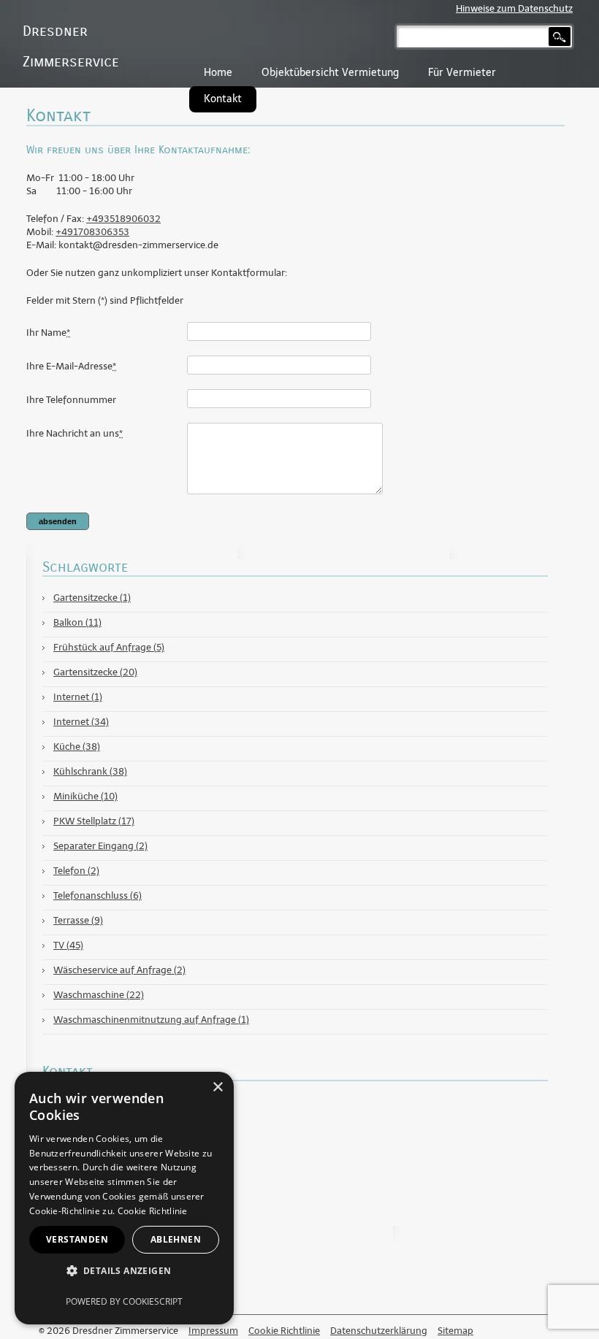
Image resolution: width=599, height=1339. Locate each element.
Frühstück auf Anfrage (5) (108, 647)
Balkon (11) (77, 622)
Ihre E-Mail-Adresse (71, 366)
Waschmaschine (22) (98, 994)
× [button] (217, 1087)
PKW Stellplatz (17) (93, 821)
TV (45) (68, 945)
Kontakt (223, 99)
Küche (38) (76, 746)
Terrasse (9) (78, 920)
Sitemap (455, 1330)
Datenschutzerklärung (378, 1330)
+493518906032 (123, 218)
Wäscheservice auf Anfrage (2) (119, 969)
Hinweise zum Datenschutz (514, 8)
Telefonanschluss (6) (97, 895)
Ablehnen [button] (175, 1239)
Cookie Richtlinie (284, 1330)
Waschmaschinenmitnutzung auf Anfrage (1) (151, 1019)
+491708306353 (92, 231)
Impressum (213, 1330)
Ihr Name (48, 332)
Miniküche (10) (85, 796)
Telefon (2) (76, 870)
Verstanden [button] (77, 1239)
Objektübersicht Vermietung (330, 72)
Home (218, 72)
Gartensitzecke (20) (95, 672)
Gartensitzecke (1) (92, 597)
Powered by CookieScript (124, 1301)
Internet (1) (77, 696)
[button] (124, 1270)
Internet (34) (81, 721)
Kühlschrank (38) (90, 771)
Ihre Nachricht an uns (74, 433)
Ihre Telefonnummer (71, 399)
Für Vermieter (462, 72)
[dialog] (124, 1198)
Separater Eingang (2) (100, 845)
